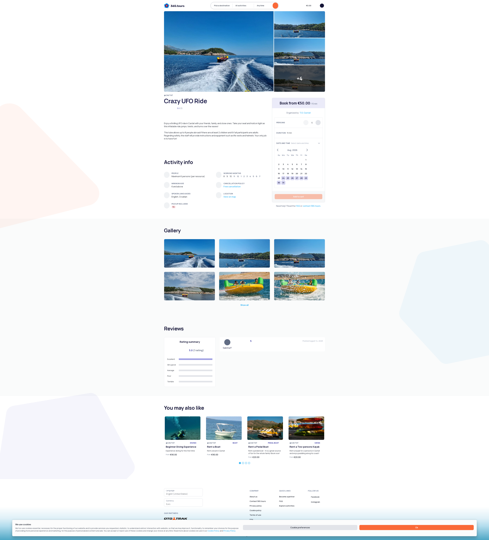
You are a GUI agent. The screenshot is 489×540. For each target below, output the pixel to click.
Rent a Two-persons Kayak (305, 446)
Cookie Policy (213, 531)
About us (253, 496)
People (175, 173)
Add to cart (298, 196)
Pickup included (180, 204)
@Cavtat (168, 95)
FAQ (298, 206)
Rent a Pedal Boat (258, 446)
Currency (170, 500)
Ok (416, 527)
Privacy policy (256, 506)
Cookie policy (255, 510)
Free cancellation (232, 186)
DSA (251, 519)
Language (170, 490)
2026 (294, 150)
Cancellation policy (233, 183)
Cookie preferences (300, 527)
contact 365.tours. (312, 206)
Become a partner (287, 496)
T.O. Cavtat (305, 112)
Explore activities (286, 506)
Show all (244, 305)
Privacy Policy (229, 531)
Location (228, 193)
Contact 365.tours (258, 501)
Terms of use (255, 515)
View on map (229, 196)
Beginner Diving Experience (181, 446)
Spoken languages (181, 193)
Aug (289, 150)
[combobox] (183, 493)
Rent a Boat (213, 446)
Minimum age (178, 183)
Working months (232, 173)
